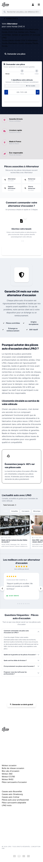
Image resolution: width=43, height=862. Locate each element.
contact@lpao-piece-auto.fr (13, 745)
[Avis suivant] (40, 588)
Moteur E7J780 (8, 776)
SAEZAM (8, 848)
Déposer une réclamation (22, 811)
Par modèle (31, 86)
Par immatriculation (14, 86)
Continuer (21, 99)
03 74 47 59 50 (22, 711)
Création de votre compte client (12, 832)
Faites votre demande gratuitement (23, 250)
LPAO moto (7, 805)
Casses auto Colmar (10, 797)
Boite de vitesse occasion (13, 768)
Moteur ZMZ (7, 774)
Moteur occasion (9, 765)
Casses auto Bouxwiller (12, 791)
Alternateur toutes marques (20, 43)
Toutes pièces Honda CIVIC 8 (15, 40)
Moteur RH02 (7, 779)
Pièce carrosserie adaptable (14, 802)
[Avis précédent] (2, 588)
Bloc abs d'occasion (10, 771)
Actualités (14, 511)
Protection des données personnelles (13, 829)
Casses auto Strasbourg (12, 794)
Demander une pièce (16, 54)
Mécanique (36, 511)
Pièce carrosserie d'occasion (14, 782)
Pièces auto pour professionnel (15, 800)
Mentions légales (7, 822)
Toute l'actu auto (8, 505)
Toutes (5, 511)
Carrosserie (25, 511)
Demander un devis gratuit (22, 704)
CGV (3, 825)
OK (38, 12)
